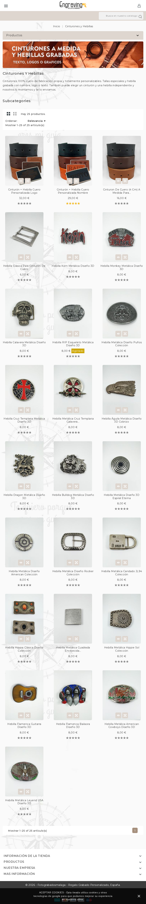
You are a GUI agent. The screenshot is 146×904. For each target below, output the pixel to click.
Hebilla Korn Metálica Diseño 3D (73, 265)
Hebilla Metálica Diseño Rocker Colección (73, 573)
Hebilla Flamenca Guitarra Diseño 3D (24, 725)
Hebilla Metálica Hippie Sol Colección (121, 649)
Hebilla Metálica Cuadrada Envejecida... (73, 649)
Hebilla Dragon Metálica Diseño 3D (24, 496)
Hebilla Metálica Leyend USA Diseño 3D (24, 802)
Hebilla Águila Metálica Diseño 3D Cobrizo (122, 420)
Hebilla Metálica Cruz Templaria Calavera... (73, 420)
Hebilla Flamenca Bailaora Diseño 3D (73, 725)
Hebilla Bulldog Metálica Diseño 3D (73, 496)
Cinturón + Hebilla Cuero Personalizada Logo (24, 191)
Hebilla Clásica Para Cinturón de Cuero (24, 267)
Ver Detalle (21, 181)
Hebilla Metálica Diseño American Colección (24, 573)
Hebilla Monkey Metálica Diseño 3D (121, 267)
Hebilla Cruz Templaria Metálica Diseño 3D (24, 420)
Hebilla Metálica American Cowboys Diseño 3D (122, 725)
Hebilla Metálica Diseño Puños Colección (121, 344)
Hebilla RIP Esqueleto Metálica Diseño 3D (72, 344)
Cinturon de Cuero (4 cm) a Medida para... (121, 191)
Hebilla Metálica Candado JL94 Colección (121, 573)
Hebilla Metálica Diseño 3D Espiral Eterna (121, 496)
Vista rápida (28, 181)
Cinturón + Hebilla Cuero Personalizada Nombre (73, 191)
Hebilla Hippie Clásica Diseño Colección (24, 649)
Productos (14, 35)
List (15, 113)
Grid (8, 113)
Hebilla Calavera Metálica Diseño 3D (24, 344)
